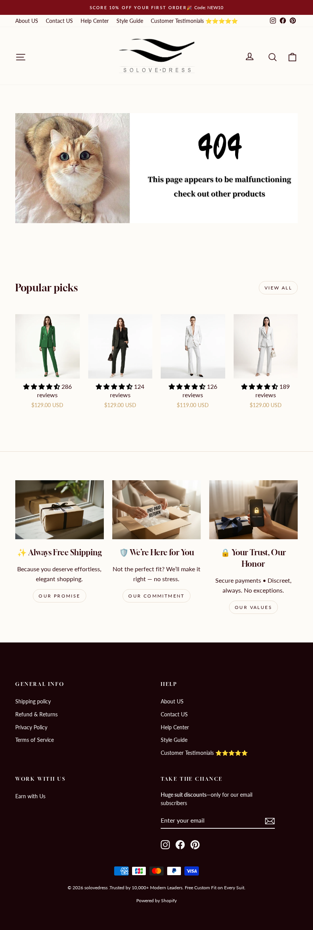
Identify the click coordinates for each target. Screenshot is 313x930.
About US (26, 21)
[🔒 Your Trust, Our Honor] (253, 509)
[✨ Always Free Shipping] (59, 509)
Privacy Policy (31, 727)
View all (278, 288)
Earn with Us (30, 796)
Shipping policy (33, 701)
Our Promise (59, 596)
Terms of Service (34, 740)
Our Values (253, 607)
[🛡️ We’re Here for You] (156, 509)
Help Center (95, 21)
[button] (42, 386)
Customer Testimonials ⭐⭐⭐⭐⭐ (194, 21)
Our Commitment (156, 596)
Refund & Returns (36, 714)
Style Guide (129, 21)
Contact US (59, 21)
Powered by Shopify (156, 900)
